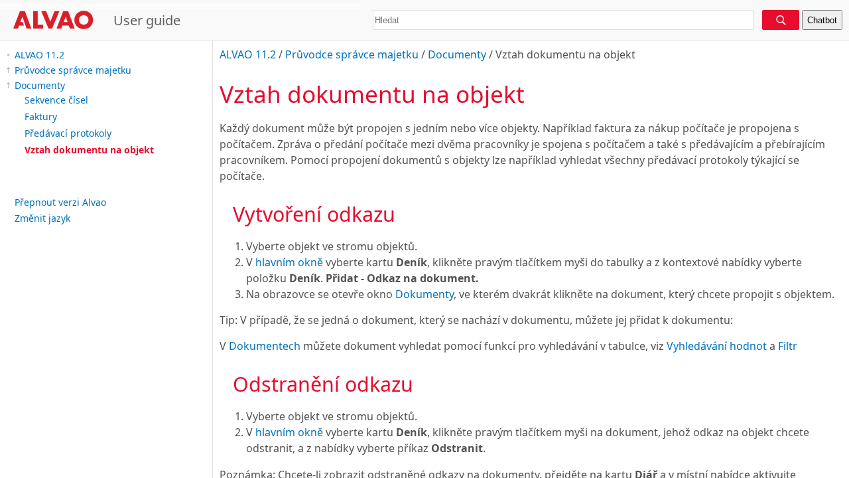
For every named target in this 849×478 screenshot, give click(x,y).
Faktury (41, 116)
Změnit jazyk (42, 218)
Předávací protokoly (68, 133)
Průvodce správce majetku (73, 70)
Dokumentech (264, 346)
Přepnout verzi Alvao (60, 202)
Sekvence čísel (56, 100)
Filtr (787, 346)
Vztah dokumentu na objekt (89, 149)
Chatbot (822, 20)
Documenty (40, 85)
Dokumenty (424, 294)
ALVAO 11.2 (39, 54)
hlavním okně (289, 262)
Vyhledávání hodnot (717, 346)
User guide (146, 20)
